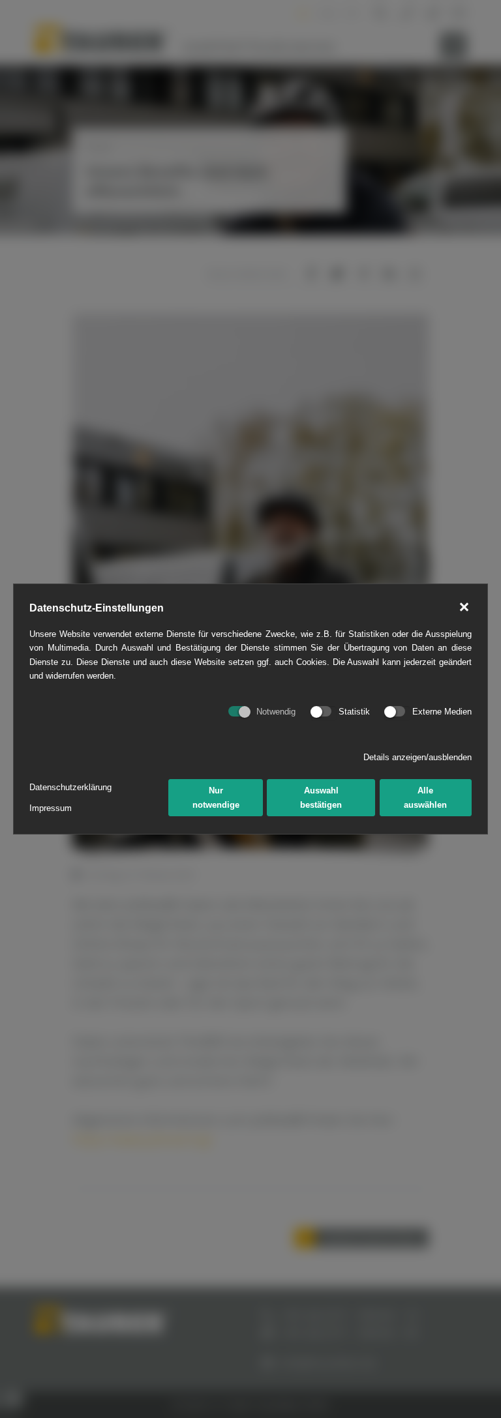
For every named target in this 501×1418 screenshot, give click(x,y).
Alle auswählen (425, 797)
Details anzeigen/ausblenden (417, 757)
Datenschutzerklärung (70, 787)
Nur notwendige (215, 797)
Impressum (50, 808)
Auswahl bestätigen (321, 797)
